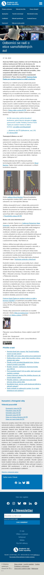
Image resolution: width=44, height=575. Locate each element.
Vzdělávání (5, 18)
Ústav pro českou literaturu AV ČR (17, 417)
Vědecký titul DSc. (21, 9)
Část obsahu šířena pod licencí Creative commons (22, 557)
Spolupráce (5, 13)
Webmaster (34, 568)
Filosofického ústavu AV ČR (13, 216)
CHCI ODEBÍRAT (22, 522)
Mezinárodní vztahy (32, 13)
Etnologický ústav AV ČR (13, 408)
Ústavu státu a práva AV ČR (17, 110)
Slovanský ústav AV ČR (13, 415)
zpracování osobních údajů (11, 519)
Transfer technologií (17, 13)
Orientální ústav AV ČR (13, 413)
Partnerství (5, 23)
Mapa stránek (18, 564)
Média (22, 540)
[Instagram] (13, 503)
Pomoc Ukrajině (34, 9)
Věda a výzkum (22, 534)
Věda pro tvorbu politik (18, 23)
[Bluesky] (19, 503)
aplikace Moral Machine (15, 197)
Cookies (37, 564)
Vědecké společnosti (17, 18)
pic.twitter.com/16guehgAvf (22, 127)
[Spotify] (35, 503)
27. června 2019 (12, 132)
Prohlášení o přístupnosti (21, 566)
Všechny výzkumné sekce (10, 472)
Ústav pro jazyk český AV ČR (15, 419)
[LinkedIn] (30, 503)
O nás (22, 531)
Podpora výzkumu (7, 9)
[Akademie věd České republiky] (22, 551)
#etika (34, 120)
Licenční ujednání (28, 564)
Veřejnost (22, 537)
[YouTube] (24, 503)
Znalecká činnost (31, 18)
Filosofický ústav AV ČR (13, 410)
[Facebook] (8, 503)
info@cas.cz (36, 554)
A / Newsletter (22, 510)
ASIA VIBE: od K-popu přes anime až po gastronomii (24, 356)
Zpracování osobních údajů (22, 568)
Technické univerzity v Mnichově (25, 259)
